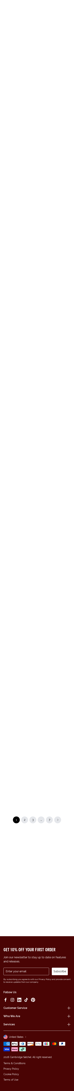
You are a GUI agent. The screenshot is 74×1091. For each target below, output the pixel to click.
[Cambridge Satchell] (37, 8)
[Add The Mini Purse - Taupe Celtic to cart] (5, 122)
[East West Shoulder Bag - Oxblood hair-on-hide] (20, 668)
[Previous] (5, 42)
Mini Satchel (46, 419)
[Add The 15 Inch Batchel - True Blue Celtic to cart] (40, 68)
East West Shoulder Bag (53, 529)
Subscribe (60, 971)
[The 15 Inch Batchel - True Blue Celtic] (54, 86)
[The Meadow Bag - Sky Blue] (54, 778)
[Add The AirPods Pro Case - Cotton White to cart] (40, 122)
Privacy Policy (11, 1068)
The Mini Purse (13, 166)
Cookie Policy (11, 1074)
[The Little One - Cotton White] (20, 559)
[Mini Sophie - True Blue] (54, 723)
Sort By (63, 54)
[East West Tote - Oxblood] (20, 449)
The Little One (13, 584)
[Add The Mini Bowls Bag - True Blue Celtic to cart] (5, 375)
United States (16, 1037)
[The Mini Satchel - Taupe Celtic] (54, 339)
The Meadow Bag (14, 803)
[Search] (12, 7)
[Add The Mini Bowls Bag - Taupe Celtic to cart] (5, 595)
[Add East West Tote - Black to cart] (40, 430)
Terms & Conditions (14, 1063)
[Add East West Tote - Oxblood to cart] (5, 430)
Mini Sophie (45, 748)
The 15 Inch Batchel (50, 111)
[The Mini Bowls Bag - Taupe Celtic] (20, 613)
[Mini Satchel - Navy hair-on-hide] (54, 394)
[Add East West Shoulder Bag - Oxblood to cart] (40, 595)
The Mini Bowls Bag (15, 419)
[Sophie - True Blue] (20, 723)
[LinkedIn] (19, 1000)
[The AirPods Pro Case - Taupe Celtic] (54, 196)
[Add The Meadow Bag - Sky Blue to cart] (40, 759)
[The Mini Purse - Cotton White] (20, 196)
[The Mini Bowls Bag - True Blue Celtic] (20, 394)
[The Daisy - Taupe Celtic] (20, 339)
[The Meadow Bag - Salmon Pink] (20, 778)
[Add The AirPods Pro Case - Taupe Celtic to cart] (40, 177)
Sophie (8, 748)
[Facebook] (5, 1000)
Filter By (45, 54)
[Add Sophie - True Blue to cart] (5, 705)
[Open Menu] (7, 7)
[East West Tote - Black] (54, 449)
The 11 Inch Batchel (15, 111)
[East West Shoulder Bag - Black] (54, 504)
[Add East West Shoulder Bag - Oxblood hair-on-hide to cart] (5, 650)
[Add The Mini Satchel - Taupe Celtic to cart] (40, 320)
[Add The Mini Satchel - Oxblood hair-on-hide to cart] (40, 540)
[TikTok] (26, 1000)
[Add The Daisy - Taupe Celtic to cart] (5, 320)
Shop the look (37, 306)
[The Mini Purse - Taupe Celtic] (20, 141)
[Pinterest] (33, 1000)
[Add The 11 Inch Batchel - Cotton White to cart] (5, 68)
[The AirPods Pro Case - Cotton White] (54, 141)
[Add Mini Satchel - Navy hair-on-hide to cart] (40, 375)
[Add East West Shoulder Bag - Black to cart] (40, 485)
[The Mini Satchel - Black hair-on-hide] (20, 504)
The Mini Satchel (49, 364)
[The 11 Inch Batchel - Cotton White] (20, 86)
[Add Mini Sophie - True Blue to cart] (40, 705)
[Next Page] (57, 819)
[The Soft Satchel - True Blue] (54, 668)
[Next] (68, 42)
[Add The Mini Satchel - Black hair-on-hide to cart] (5, 485)
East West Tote (13, 474)
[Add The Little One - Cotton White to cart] (5, 540)
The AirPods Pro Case (52, 166)
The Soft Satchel (49, 693)
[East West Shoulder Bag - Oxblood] (54, 613)
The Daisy (10, 364)
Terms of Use (10, 1079)
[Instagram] (12, 1000)
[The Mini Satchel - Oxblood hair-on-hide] (54, 559)
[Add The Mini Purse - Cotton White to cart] (5, 177)
